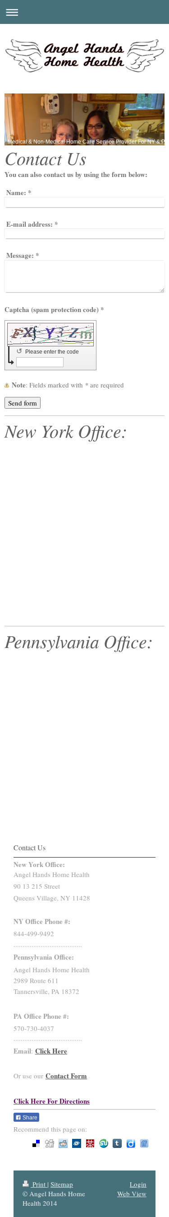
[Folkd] (76, 1143)
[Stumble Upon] (103, 1143)
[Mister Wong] (90, 1143)
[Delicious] (36, 1143)
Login (138, 1184)
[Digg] (49, 1143)
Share (29, 1117)
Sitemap (61, 1184)
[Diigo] (130, 1143)
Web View (131, 1193)
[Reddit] (63, 1143)
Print (39, 1184)
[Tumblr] (117, 1143)
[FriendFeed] (144, 1143)
